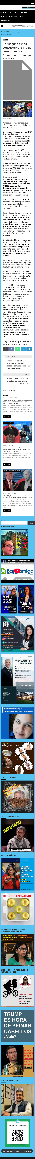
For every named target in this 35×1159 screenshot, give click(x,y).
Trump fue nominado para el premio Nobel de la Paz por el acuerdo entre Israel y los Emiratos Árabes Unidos (17, 401)
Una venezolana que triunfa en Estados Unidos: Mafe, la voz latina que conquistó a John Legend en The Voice (16, 449)
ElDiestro (23, 12)
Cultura (13, 12)
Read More (7, 416)
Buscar (3, 520)
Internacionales (12, 470)
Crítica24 (3, 16)
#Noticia (5, 39)
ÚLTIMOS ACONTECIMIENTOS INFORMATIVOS (17, 1151)
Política (18, 470)
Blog (21, 16)
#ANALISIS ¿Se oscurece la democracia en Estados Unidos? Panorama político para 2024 (17, 496)
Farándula (11, 423)
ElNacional (13, 16)
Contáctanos (5, 21)
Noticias (3, 12)
